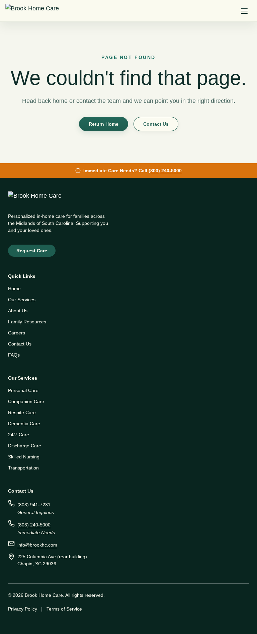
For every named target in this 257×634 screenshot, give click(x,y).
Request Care (32, 251)
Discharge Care (25, 446)
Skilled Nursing (24, 457)
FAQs (13, 355)
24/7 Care (18, 435)
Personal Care (23, 390)
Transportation (24, 468)
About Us (18, 311)
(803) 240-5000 (166, 171)
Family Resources (27, 322)
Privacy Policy (23, 609)
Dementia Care (24, 424)
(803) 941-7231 (33, 505)
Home (15, 289)
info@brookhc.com (38, 545)
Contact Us (157, 124)
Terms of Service (65, 609)
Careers (16, 333)
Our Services (22, 300)
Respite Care (22, 412)
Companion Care (27, 401)
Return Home (103, 124)
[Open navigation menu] (244, 10)
